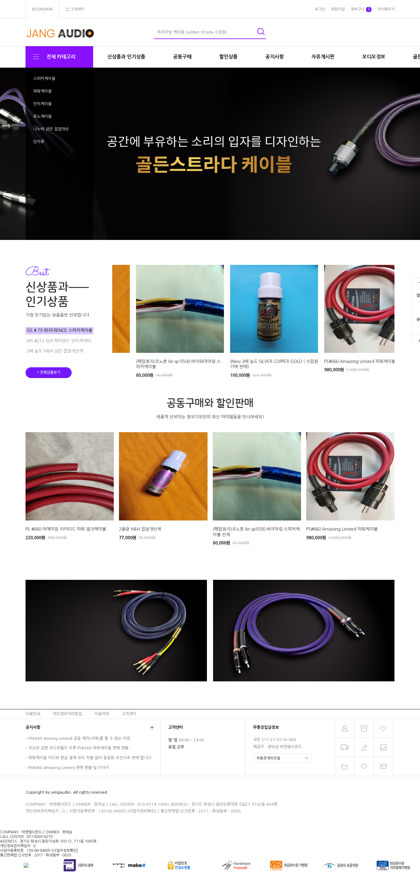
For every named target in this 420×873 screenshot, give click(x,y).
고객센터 (128, 714)
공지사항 (274, 56)
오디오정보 (373, 56)
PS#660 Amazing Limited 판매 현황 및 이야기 (68, 768)
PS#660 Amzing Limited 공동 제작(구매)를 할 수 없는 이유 (79, 738)
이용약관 (101, 714)
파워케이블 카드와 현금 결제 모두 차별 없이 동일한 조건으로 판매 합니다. (90, 758)
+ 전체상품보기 (48, 372)
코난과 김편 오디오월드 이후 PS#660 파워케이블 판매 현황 (78, 748)
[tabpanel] (210, 154)
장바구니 (360, 9)
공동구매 (182, 56)
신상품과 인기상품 (126, 56)
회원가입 (338, 9)
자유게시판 (323, 56)
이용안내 (33, 714)
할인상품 (228, 56)
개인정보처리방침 (67, 714)
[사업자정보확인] (141, 811)
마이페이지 (386, 9)
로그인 (320, 9)
